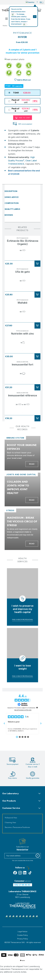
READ (31, 500)
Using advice (12, 197)
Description (11, 191)
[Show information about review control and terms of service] (37, 708)
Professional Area (11, 817)
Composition (12, 203)
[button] (32, 2)
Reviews (9, 215)
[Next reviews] (40, 723)
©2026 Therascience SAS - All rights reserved (22, 942)
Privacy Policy (22, 939)
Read (31, 464)
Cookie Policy (22, 935)
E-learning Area (10, 822)
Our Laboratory (10, 793)
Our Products (9, 800)
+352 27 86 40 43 (22, 885)
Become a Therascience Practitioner (17, 827)
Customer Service (11, 808)
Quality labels (12, 209)
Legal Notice (22, 931)
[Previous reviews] (4, 723)
